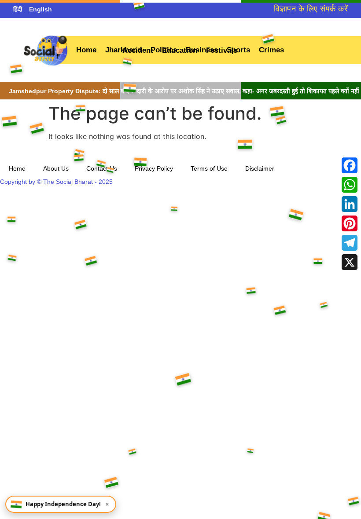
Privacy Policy (154, 168)
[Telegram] (349, 242)
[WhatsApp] (349, 184)
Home (17, 168)
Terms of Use (209, 168)
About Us (56, 168)
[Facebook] (349, 165)
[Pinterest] (349, 223)
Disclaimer (259, 168)
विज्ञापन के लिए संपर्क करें (311, 8)
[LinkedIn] (349, 204)
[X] (349, 262)
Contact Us (101, 168)
